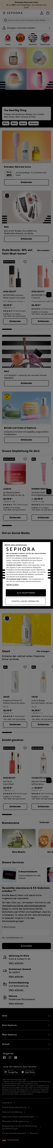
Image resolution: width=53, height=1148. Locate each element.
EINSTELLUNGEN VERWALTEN (25, 601)
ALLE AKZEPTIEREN (26, 593)
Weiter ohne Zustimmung (16, 545)
